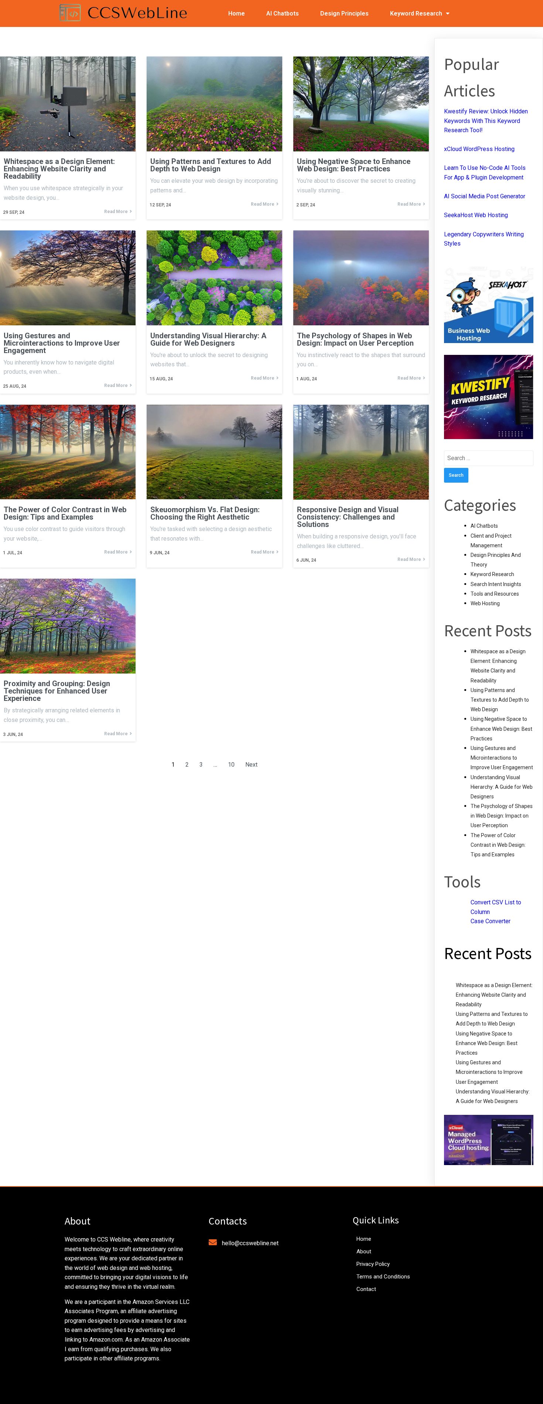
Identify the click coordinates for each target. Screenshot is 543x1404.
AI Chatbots (484, 526)
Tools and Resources (495, 594)
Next (251, 764)
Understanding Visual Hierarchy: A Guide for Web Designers (502, 786)
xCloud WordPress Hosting (479, 149)
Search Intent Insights (496, 584)
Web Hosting (485, 603)
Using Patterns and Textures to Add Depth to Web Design (500, 699)
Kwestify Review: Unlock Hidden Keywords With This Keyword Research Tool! (486, 121)
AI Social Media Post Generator (484, 196)
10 (231, 764)
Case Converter (490, 921)
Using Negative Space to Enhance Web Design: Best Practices (501, 728)
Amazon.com (106, 1339)
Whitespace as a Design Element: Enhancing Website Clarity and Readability (494, 994)
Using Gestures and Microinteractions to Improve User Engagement (502, 757)
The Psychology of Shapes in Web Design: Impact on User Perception (502, 815)
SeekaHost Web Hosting (476, 215)
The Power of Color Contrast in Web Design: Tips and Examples (498, 844)
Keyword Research (492, 574)
